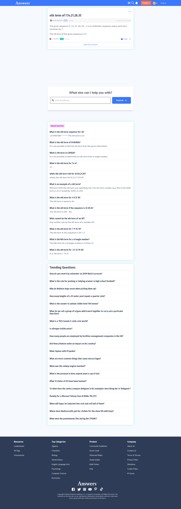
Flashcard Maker (96, 455)
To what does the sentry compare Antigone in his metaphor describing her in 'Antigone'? (90, 388)
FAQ (91, 469)
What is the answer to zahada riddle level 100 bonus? (74, 303)
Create (145, 3)
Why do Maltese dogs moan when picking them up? (73, 288)
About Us (131, 446)
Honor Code (94, 451)
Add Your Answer (91, 45)
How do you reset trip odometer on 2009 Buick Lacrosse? (76, 273)
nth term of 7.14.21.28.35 (65, 15)
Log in (163, 3)
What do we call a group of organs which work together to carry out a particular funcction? (86, 312)
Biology (55, 455)
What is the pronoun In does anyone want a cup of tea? (75, 373)
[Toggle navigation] (129, 3)
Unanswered (19, 455)
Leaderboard (19, 446)
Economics (56, 478)
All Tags (17, 451)
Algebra (55, 446)
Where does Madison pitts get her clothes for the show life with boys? (82, 411)
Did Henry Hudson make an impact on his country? (73, 343)
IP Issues (130, 473)
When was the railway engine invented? (67, 366)
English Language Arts (61, 464)
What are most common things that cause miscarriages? (75, 358)
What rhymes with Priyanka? (62, 351)
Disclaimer (131, 464)
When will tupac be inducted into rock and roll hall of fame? (77, 403)
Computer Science (59, 473)
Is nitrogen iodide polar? (61, 328)
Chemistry (56, 451)
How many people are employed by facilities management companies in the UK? (86, 336)
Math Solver (94, 464)
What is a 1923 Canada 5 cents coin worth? (69, 321)
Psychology (56, 469)
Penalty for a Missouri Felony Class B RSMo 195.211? (73, 396)
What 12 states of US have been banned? (68, 381)
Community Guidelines (98, 446)
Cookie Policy (132, 469)
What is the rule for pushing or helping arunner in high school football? (82, 281)
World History (57, 460)
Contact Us (131, 451)
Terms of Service (133, 455)
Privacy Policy (132, 460)
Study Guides (95, 460)
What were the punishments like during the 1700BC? (73, 418)
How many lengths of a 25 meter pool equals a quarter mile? (77, 296)
